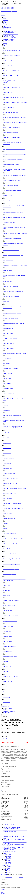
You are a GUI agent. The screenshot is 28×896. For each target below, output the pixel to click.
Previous (12, 828)
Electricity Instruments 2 (8, 32)
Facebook (8, 872)
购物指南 (8, 856)
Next (15, 830)
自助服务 (8, 862)
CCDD (5, 44)
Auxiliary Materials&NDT (9, 37)
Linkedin (8, 870)
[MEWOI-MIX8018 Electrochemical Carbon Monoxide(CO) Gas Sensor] (3, 844)
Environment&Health (8, 35)
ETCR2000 (3, 11)
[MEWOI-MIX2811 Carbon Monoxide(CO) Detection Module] (3, 839)
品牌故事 (8, 866)
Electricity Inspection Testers (9, 31)
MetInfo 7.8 (9, 877)
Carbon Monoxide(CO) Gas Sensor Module (14, 825)
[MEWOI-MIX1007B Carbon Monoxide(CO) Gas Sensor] (3, 836)
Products (3, 15)
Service (5, 859)
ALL (4, 26)
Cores (4, 41)
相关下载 (8, 863)
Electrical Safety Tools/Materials (10, 34)
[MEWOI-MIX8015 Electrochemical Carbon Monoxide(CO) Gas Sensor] (3, 847)
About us (5, 865)
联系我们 (8, 868)
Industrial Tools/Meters (8, 36)
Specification (6, 738)
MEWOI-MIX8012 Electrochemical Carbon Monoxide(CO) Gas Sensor (13, 850)
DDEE (5, 45)
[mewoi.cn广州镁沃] (7, 8)
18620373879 (4, 874)
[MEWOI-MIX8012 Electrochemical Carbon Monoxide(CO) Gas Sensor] (3, 849)
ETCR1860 (14, 11)
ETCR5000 (8, 11)
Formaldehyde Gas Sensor (9, 39)
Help (4, 853)
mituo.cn (21, 877)
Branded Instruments (8, 40)
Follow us (5, 869)
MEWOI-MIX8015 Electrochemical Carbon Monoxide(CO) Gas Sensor (13, 848)
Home (4, 17)
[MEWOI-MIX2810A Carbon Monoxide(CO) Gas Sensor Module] (3, 842)
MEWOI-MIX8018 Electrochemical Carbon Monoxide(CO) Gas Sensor (13, 845)
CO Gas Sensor (7, 712)
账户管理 (8, 855)
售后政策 (8, 860)
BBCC (5, 43)
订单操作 (8, 858)
